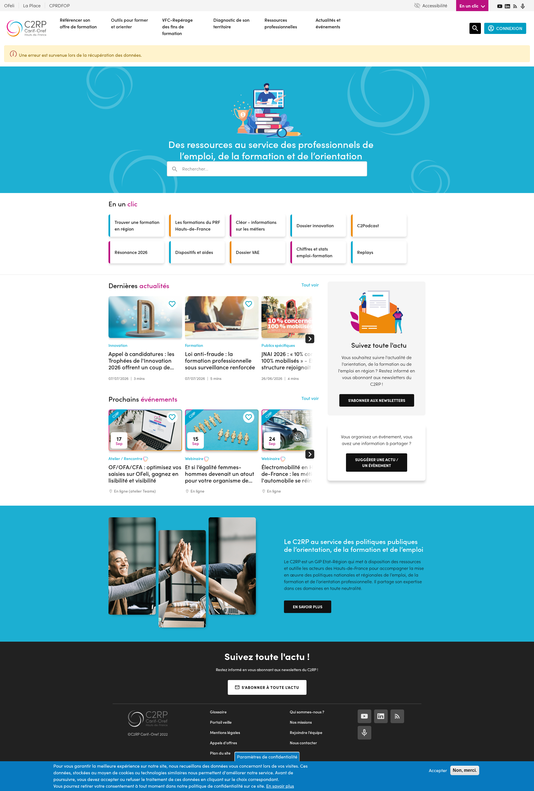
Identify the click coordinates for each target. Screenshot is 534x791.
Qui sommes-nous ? (307, 712)
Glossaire (218, 712)
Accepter (438, 770)
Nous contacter (303, 742)
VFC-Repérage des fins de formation (177, 26)
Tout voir (310, 285)
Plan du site (220, 753)
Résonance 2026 (131, 252)
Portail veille (221, 722)
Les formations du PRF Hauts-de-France (197, 225)
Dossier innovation (315, 225)
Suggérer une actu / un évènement (376, 462)
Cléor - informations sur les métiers (256, 225)
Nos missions (301, 722)
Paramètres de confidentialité (267, 757)
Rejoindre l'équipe (306, 732)
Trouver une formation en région (137, 225)
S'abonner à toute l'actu (270, 687)
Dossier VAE (247, 252)
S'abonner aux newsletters (376, 400)
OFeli (9, 5)
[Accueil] (26, 28)
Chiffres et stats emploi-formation (314, 252)
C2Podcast (368, 225)
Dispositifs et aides (194, 252)
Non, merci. (465, 770)
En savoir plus (307, 606)
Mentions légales (225, 732)
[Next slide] (309, 338)
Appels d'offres (223, 742)
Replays (365, 252)
